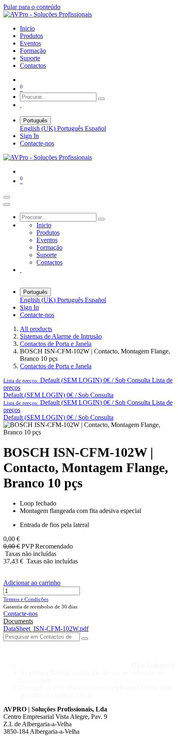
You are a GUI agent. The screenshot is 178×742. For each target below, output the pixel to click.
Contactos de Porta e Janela (55, 343)
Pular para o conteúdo (31, 6)
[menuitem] (27, 28)
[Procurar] (101, 99)
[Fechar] (6, 204)
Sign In (29, 135)
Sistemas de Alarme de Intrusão (61, 336)
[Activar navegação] (6, 197)
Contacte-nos (37, 143)
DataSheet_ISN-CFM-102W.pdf (46, 628)
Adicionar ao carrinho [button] (31, 582)
